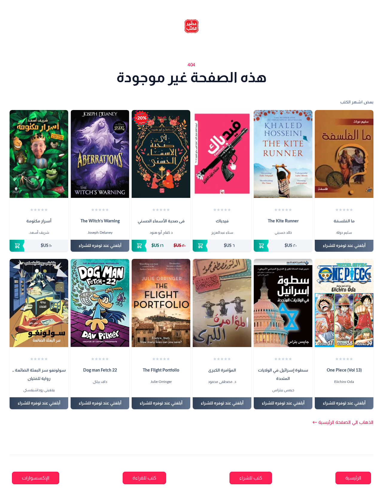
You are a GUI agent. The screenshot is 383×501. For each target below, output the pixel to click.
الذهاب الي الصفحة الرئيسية (342, 422)
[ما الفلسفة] (344, 154)
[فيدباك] (222, 154)
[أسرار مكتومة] (39, 154)
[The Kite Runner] (283, 154)
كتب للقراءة (144, 478)
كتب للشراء (250, 478)
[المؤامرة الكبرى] (222, 303)
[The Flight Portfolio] (161, 303)
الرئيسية (353, 478)
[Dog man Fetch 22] (100, 303)
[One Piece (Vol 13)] (344, 303)
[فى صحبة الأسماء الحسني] (161, 154)
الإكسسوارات (35, 478)
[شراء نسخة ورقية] (283, 246)
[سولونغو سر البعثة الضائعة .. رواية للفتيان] (39, 303)
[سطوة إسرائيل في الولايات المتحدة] (283, 303)
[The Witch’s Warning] (100, 154)
